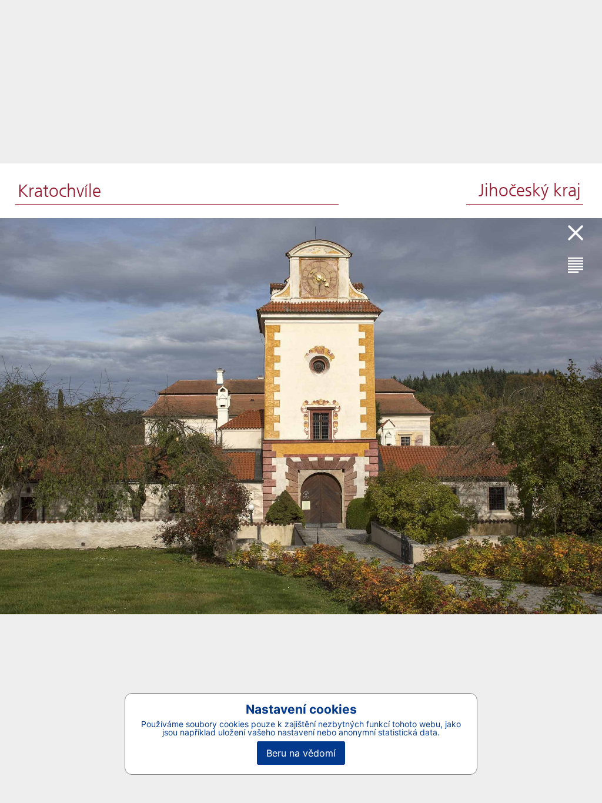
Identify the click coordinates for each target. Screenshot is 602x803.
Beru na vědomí (301, 753)
